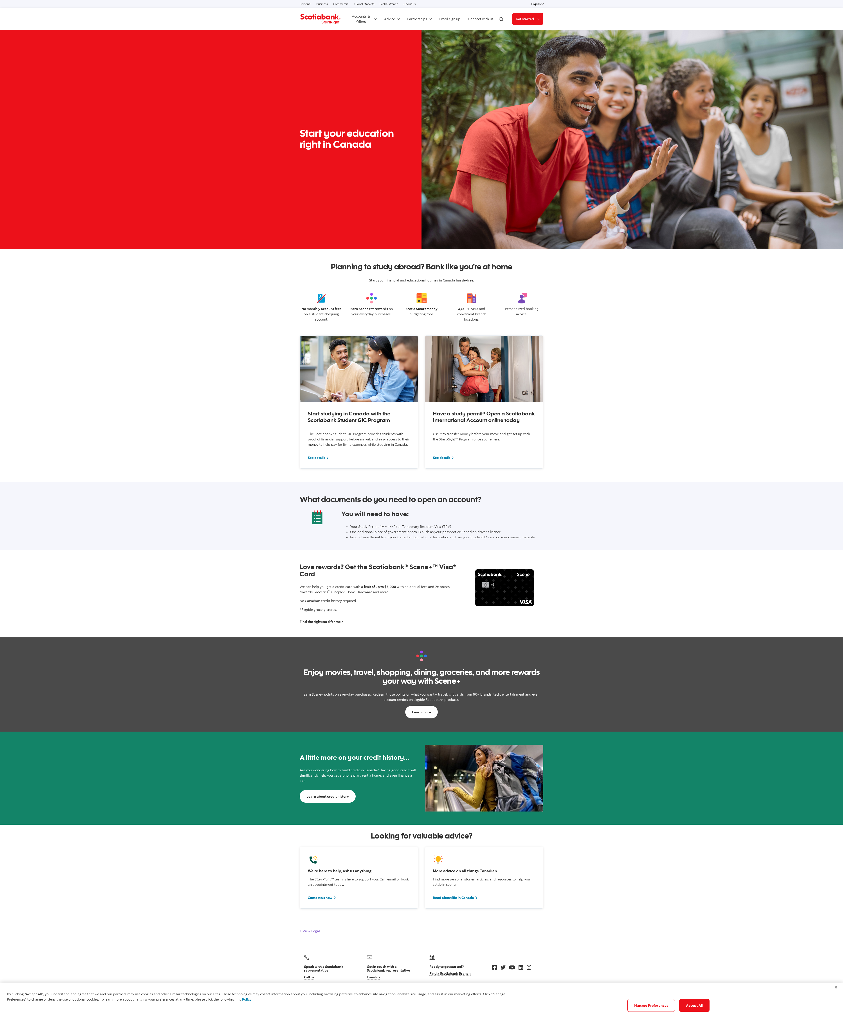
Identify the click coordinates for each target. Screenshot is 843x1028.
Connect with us (480, 19)
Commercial (341, 4)
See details (318, 457)
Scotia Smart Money (421, 309)
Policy (246, 999)
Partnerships (417, 19)
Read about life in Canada (453, 897)
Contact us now (320, 897)
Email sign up (449, 19)
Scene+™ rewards (373, 309)
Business (322, 4)
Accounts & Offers (361, 19)
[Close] (836, 987)
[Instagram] (529, 967)
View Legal (311, 931)
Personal (305, 4)
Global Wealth (389, 4)
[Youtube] (512, 967)
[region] (421, 1005)
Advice (389, 19)
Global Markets (364, 4)
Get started (529, 18)
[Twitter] (503, 967)
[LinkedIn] (521, 967)
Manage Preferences (651, 1005)
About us (409, 4)
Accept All (694, 1005)
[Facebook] (494, 967)
